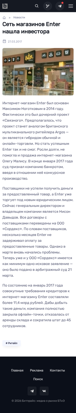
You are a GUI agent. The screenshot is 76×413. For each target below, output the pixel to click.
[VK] (44, 391)
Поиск (38, 379)
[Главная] (4, 17)
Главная (17, 370)
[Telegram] (59, 6)
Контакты (57, 370)
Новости (19, 17)
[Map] (47, 6)
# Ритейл (11, 343)
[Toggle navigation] (70, 6)
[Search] (37, 6)
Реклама (36, 370)
